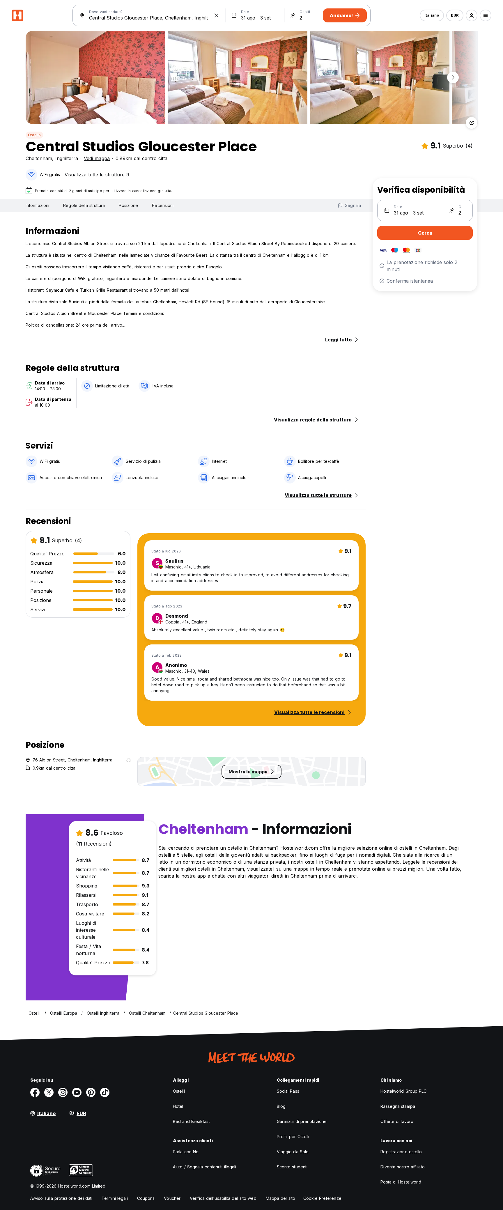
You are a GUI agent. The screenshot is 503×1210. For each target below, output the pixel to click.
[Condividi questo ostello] (471, 123)
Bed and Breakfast (191, 1121)
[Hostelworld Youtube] (77, 1092)
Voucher (172, 1198)
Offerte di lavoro (396, 1121)
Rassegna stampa (397, 1106)
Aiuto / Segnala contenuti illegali (204, 1166)
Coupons (146, 1198)
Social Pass (288, 1091)
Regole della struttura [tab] (84, 205)
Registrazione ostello (401, 1151)
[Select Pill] (471, 15)
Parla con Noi (186, 1151)
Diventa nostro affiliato (402, 1166)
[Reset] (216, 15)
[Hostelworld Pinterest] (90, 1092)
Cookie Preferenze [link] (322, 1198)
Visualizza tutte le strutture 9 (97, 175)
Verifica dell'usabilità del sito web (223, 1198)
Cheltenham (39, 158)
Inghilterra (66, 158)
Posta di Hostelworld (400, 1181)
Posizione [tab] (128, 205)
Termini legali (114, 1198)
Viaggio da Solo (293, 1151)
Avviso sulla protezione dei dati (61, 1198)
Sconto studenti (292, 1166)
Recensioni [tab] (162, 205)
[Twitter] (49, 1092)
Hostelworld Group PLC (403, 1091)
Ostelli (179, 1091)
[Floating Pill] (453, 77)
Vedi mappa (97, 158)
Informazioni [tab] (37, 205)
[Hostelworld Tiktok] (104, 1092)
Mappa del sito (280, 1198)
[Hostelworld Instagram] (63, 1092)
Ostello (34, 135)
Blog (281, 1106)
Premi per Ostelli (293, 1136)
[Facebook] (35, 1092)
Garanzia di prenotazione (302, 1121)
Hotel (178, 1106)
